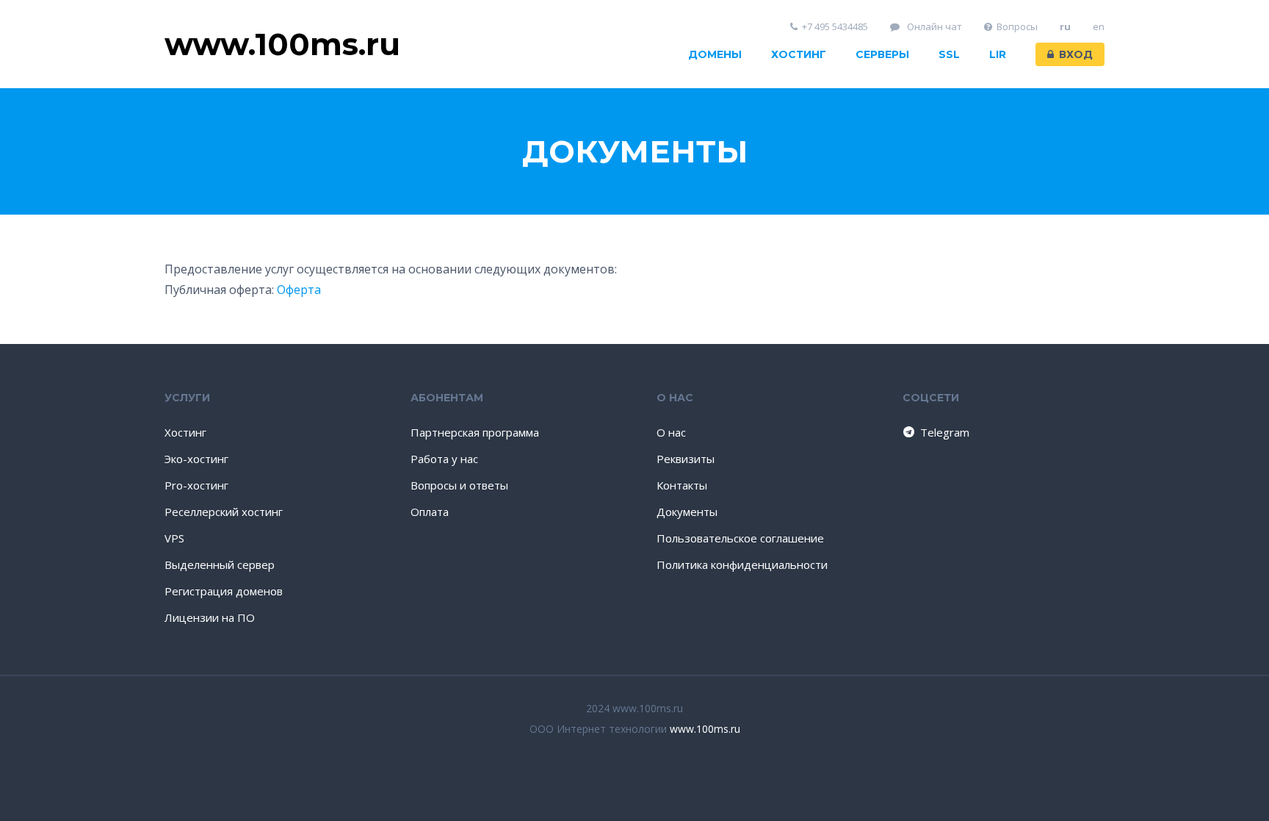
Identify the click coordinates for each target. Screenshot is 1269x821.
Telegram (944, 432)
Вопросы (1017, 27)
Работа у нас (444, 458)
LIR (997, 54)
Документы (687, 511)
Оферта (299, 290)
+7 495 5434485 (835, 27)
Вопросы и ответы (459, 485)
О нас (671, 432)
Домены (715, 54)
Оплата (430, 511)
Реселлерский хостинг (223, 511)
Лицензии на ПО (209, 617)
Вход (1076, 54)
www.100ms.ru (705, 729)
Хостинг (798, 54)
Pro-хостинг (196, 485)
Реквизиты (686, 458)
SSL (949, 54)
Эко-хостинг (196, 458)
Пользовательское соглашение (740, 538)
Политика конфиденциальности (742, 564)
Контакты (682, 485)
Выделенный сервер (219, 564)
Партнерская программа (475, 432)
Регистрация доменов (223, 591)
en (1098, 27)
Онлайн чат (933, 27)
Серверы (882, 54)
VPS (174, 538)
